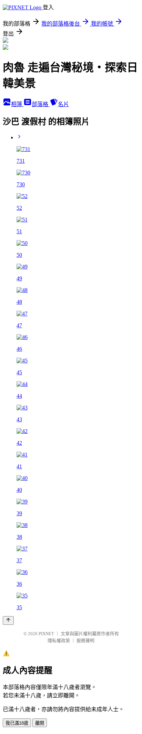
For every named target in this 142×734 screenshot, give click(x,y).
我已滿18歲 (17, 723)
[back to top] (8, 620)
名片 (63, 104)
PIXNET (46, 633)
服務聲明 (85, 640)
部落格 (41, 104)
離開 (39, 723)
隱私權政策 (59, 640)
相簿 (17, 104)
